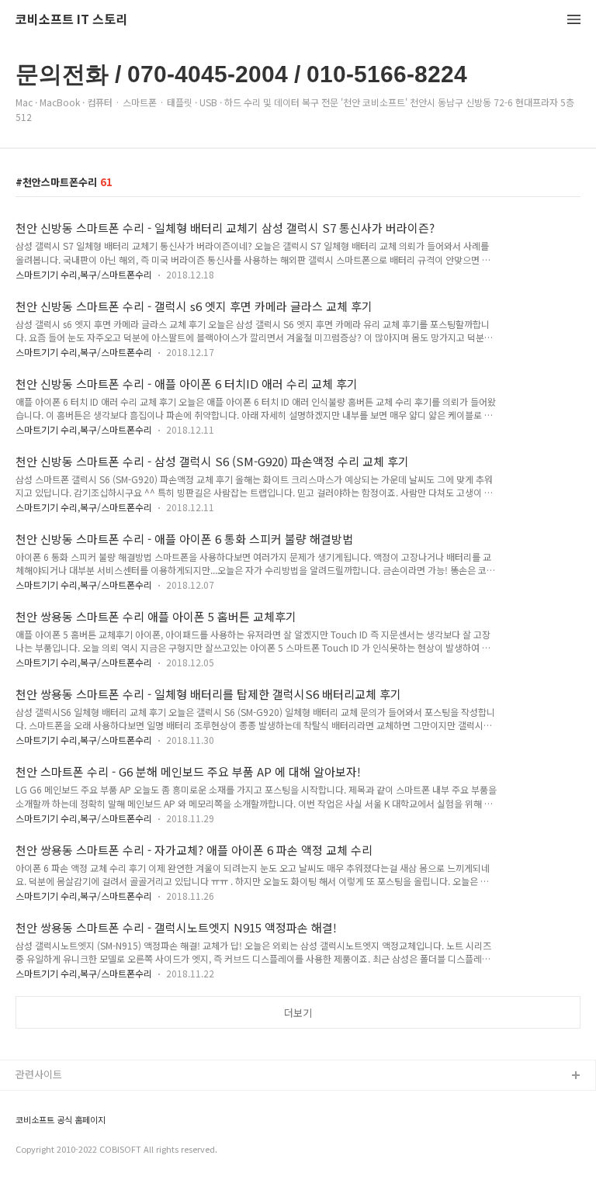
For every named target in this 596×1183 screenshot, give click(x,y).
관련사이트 (39, 1074)
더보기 (298, 1012)
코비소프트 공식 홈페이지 (61, 1120)
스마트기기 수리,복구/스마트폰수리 (84, 274)
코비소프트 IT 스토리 (71, 20)
